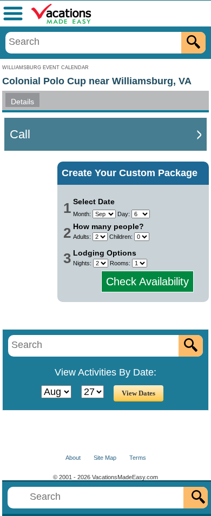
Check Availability (147, 281)
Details (22, 101)
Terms (137, 457)
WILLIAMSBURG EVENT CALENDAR (45, 67)
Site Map (105, 457)
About (73, 457)
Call (20, 134)
